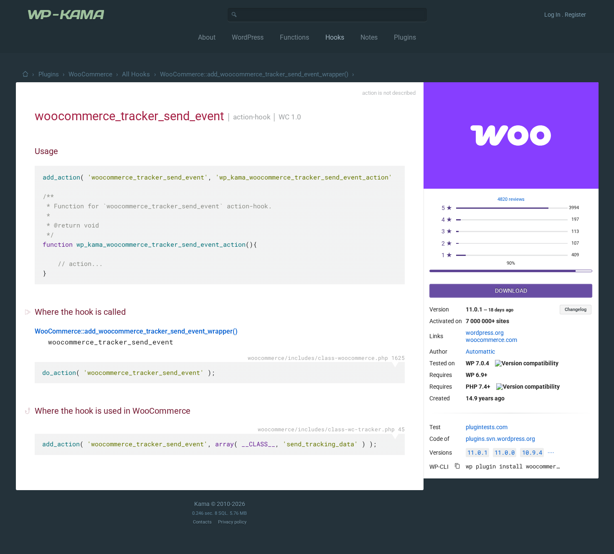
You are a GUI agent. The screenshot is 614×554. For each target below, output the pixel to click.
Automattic (480, 351)
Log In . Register (565, 14)
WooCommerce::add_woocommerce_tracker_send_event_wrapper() (254, 74)
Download (511, 290)
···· (551, 452)
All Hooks (136, 74)
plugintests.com (486, 427)
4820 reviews (511, 199)
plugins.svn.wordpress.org (500, 438)
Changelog (575, 309)
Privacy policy (232, 522)
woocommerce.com (491, 339)
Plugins (48, 74)
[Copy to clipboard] (457, 466)
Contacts (202, 522)
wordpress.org (485, 332)
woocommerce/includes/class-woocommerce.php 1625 (326, 358)
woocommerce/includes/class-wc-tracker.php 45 (331, 429)
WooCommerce (90, 74)
